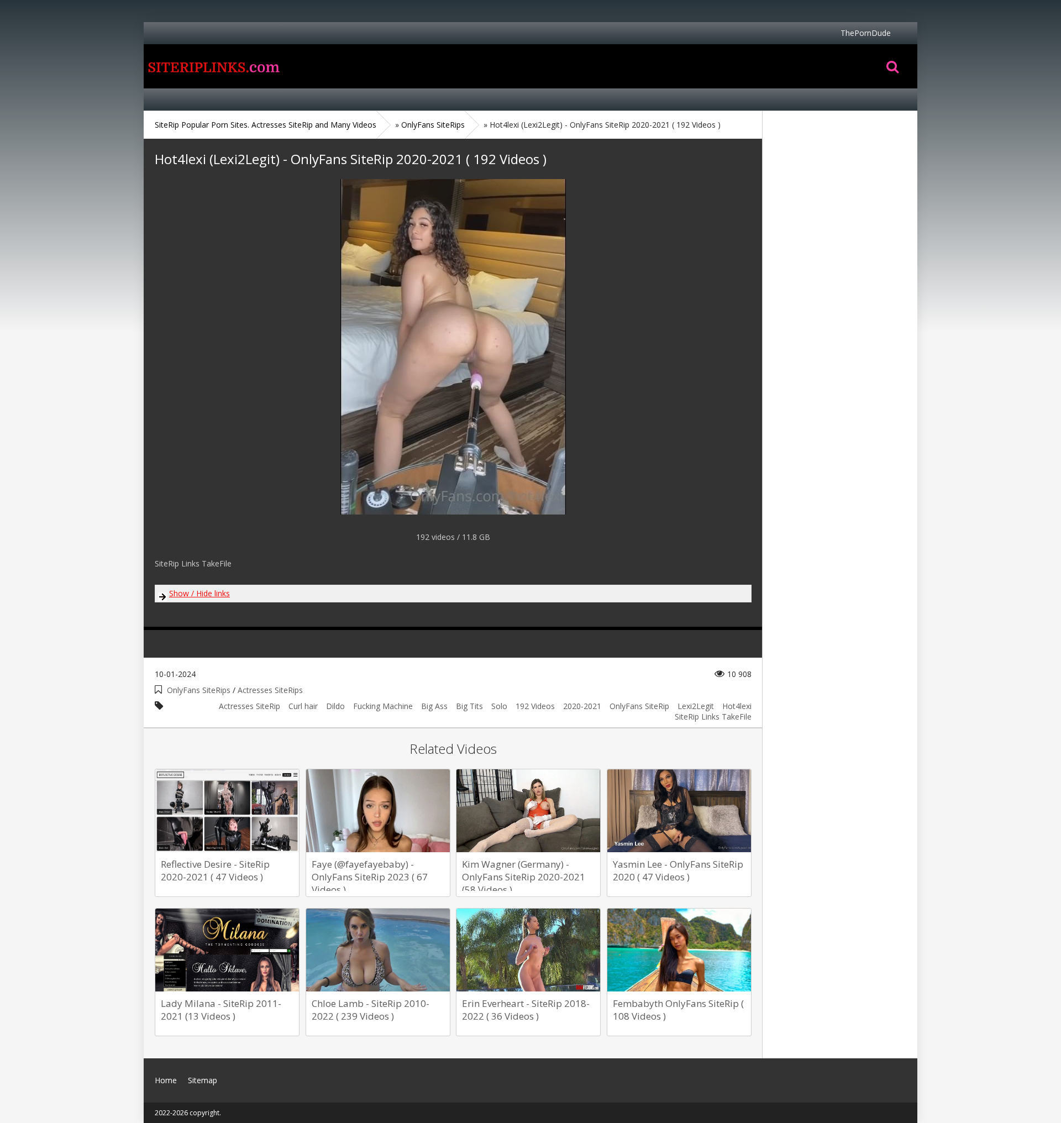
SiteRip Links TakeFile (713, 716)
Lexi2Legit (695, 706)
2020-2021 (582, 706)
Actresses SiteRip (249, 706)
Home (213, 66)
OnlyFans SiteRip (639, 706)
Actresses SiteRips (270, 690)
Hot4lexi (737, 706)
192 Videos (535, 706)
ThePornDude (866, 33)
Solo (499, 706)
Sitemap (202, 1080)
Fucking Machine (383, 706)
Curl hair (303, 706)
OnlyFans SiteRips (198, 690)
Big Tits (469, 706)
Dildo (335, 706)
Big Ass (434, 706)
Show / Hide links (199, 593)
